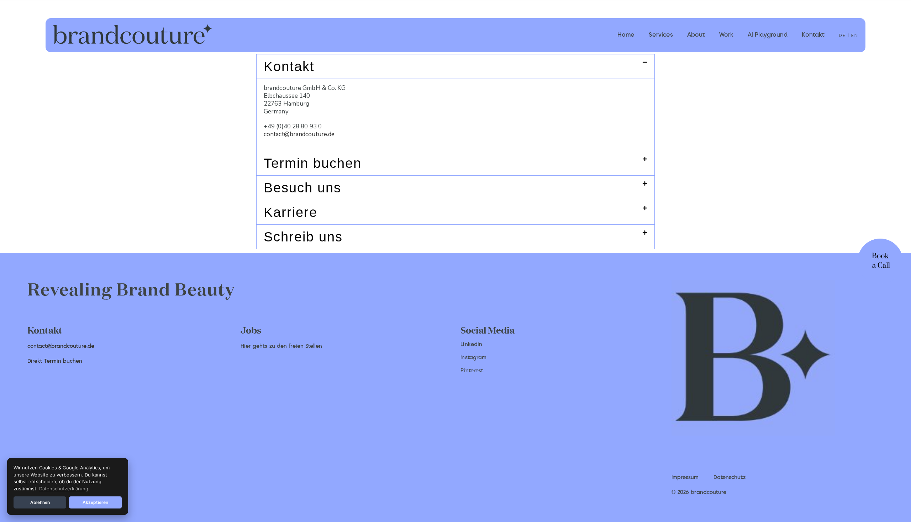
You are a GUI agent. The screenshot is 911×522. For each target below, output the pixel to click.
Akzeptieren (95, 502)
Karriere (290, 212)
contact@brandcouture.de (299, 134)
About (696, 35)
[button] (455, 66)
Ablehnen (40, 502)
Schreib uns (303, 236)
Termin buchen (313, 163)
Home (625, 35)
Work (726, 35)
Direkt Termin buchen (54, 361)
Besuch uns (302, 187)
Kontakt (813, 35)
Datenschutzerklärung (63, 488)
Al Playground (768, 35)
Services (661, 35)
